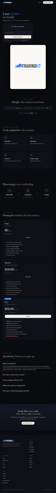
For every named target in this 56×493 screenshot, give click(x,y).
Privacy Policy (24, 40)
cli (36, 113)
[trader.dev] (8, 2)
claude (21, 113)
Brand (30, 467)
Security (4, 473)
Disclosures (5, 482)
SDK (4, 465)
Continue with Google (18, 26)
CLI (3, 462)
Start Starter (28, 276)
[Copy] (50, 108)
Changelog (31, 451)
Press (30, 465)
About (30, 458)
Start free (28, 237)
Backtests (31, 447)
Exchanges (31, 449)
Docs (4, 458)
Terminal (31, 442)
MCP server (5, 460)
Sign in (39, 2)
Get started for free (27, 423)
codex (26, 113)
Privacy (4, 475)
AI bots (31, 444)
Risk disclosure (6, 480)
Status (4, 467)
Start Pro (28, 316)
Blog (30, 460)
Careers (31, 462)
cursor (31, 113)
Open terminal (47, 2)
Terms (4, 478)
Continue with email (18, 37)
